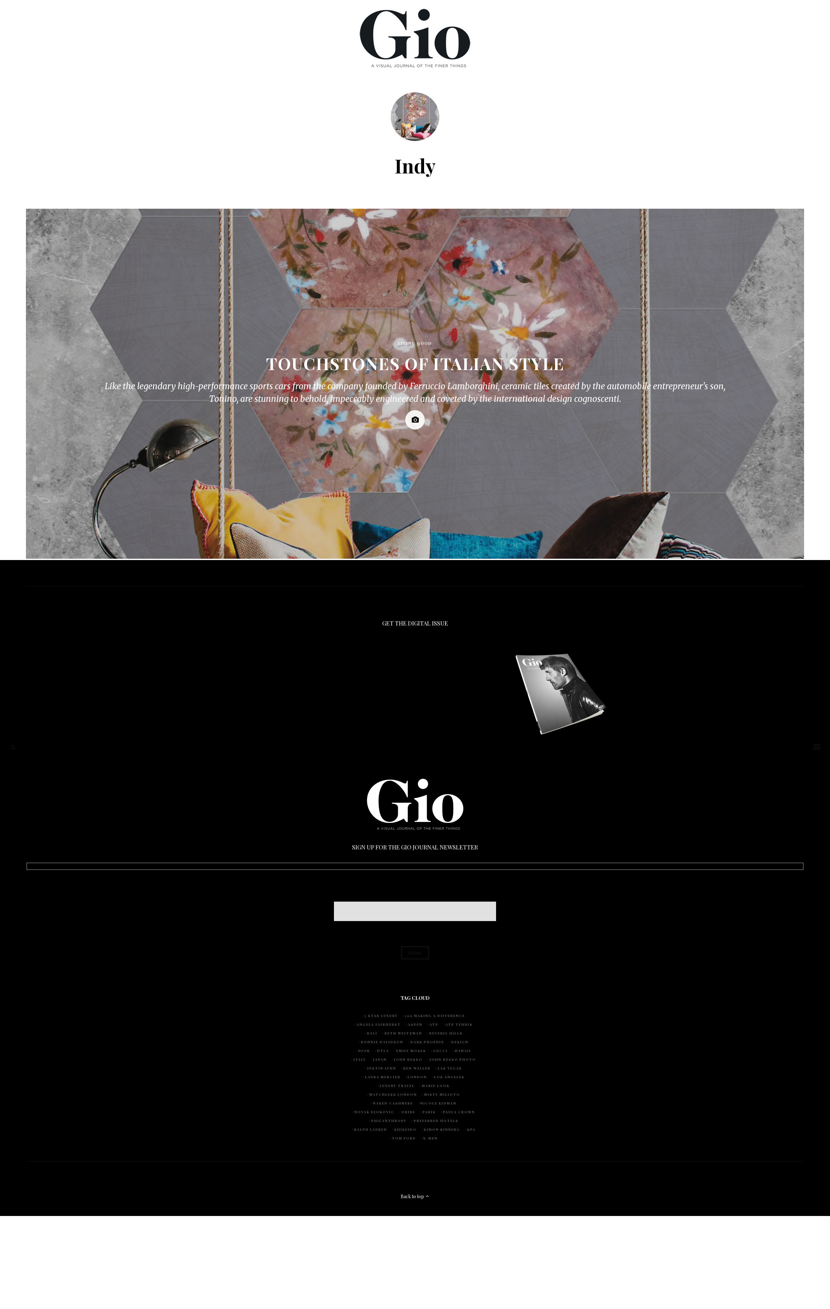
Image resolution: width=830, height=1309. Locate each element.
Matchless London (393, 1094)
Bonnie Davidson (382, 1042)
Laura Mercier (382, 1077)
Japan (380, 1059)
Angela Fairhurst (379, 1024)
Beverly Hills (446, 1033)
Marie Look (436, 1085)
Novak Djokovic (374, 1112)
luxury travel (397, 1085)
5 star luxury (381, 1015)
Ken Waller (417, 1068)
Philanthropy (389, 1120)
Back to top (413, 1196)
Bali (372, 1033)
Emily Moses (411, 1050)
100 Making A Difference (435, 1015)
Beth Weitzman (403, 1033)
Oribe (408, 1112)
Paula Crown (459, 1112)
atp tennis (459, 1024)
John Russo (408, 1059)
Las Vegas (450, 1068)
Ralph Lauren (370, 1129)
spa (471, 1129)
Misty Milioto (442, 1094)
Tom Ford (404, 1138)
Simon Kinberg (442, 1129)
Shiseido (405, 1129)
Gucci (440, 1050)
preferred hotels (436, 1120)
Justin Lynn (381, 1068)
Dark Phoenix (427, 1042)
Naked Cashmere (393, 1103)
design (459, 1042)
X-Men (430, 1138)
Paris (429, 1112)
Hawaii (463, 1050)
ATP (434, 1024)
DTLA (383, 1050)
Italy (359, 1059)
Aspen (415, 1024)
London (417, 1077)
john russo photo (453, 1059)
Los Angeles (449, 1077)
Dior (364, 1050)
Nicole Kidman (438, 1103)
